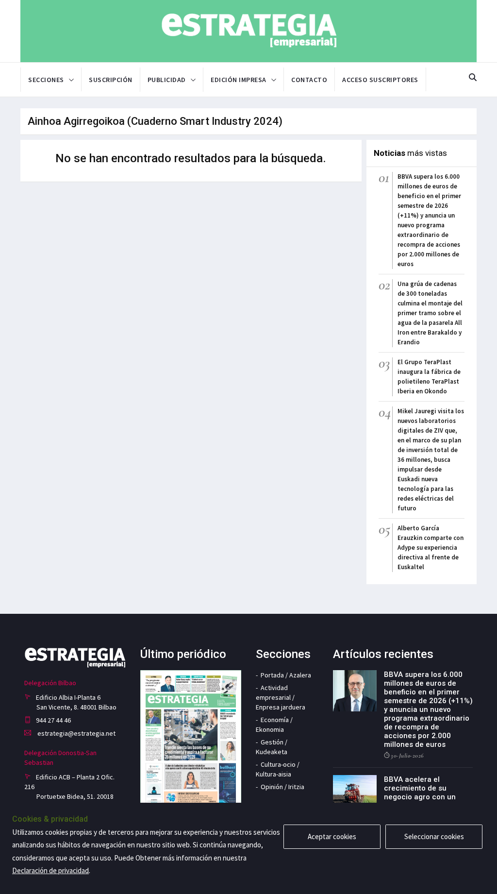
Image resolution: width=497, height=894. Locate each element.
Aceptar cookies (332, 836)
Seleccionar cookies (434, 836)
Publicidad (167, 79)
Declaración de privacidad (50, 870)
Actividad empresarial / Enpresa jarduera (280, 697)
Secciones (46, 79)
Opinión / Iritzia (282, 786)
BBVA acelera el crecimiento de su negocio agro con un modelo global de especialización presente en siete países (428, 801)
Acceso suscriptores (380, 79)
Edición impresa (238, 79)
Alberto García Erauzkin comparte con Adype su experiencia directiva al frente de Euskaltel (431, 547)
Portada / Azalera (286, 675)
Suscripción (111, 79)
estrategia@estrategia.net (76, 733)
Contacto (309, 79)
